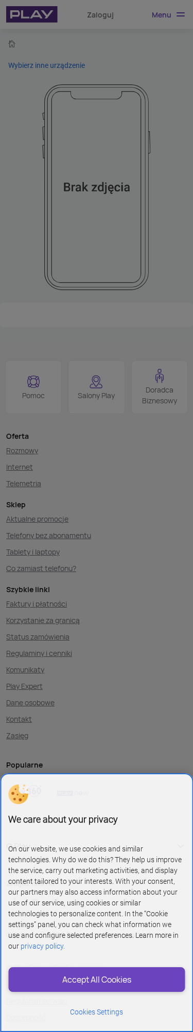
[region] (96, 902)
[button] (18, 794)
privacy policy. (43, 946)
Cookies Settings (96, 1012)
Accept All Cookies (96, 979)
